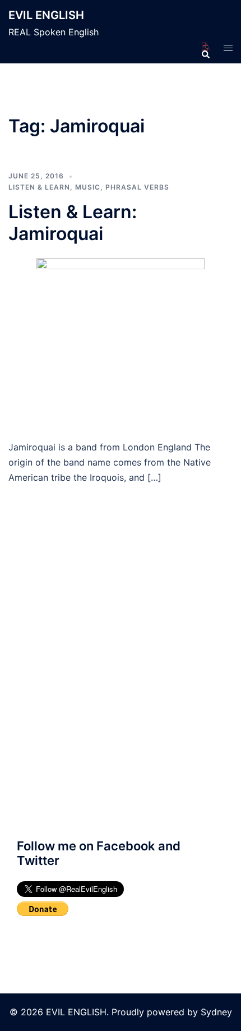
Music (87, 187)
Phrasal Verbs (137, 187)
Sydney (216, 1012)
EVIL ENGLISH (46, 15)
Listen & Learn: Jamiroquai (72, 222)
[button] (205, 47)
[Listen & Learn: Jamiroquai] (120, 341)
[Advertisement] (120, 684)
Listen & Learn (39, 187)
